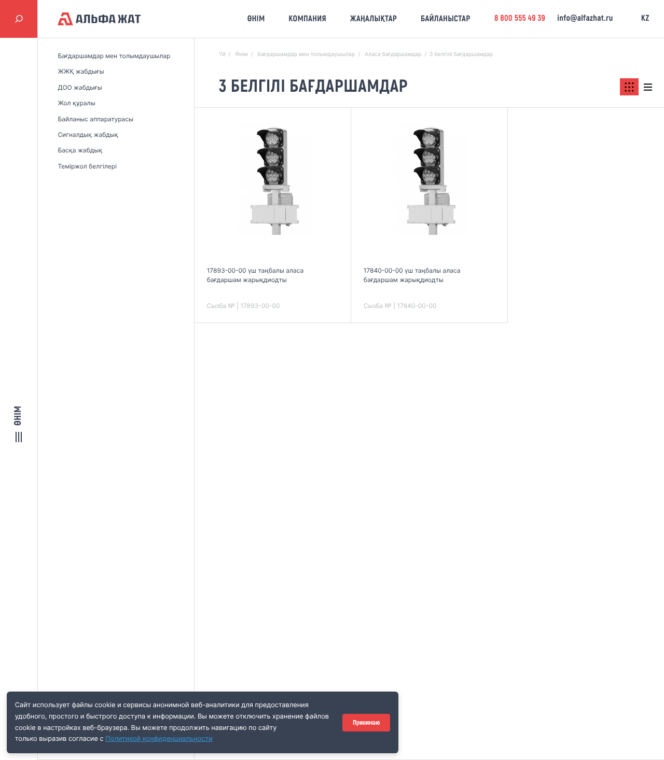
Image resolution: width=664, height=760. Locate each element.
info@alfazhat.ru (585, 18)
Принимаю (366, 722)
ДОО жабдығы (80, 87)
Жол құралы (76, 103)
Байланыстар (446, 19)
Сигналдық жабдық (88, 134)
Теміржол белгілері (87, 166)
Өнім (256, 19)
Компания (307, 19)
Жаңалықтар (373, 19)
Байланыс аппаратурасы (95, 119)
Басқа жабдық (80, 150)
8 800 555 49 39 (519, 18)
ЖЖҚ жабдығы (81, 71)
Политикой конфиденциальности (158, 739)
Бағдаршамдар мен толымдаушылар (114, 56)
